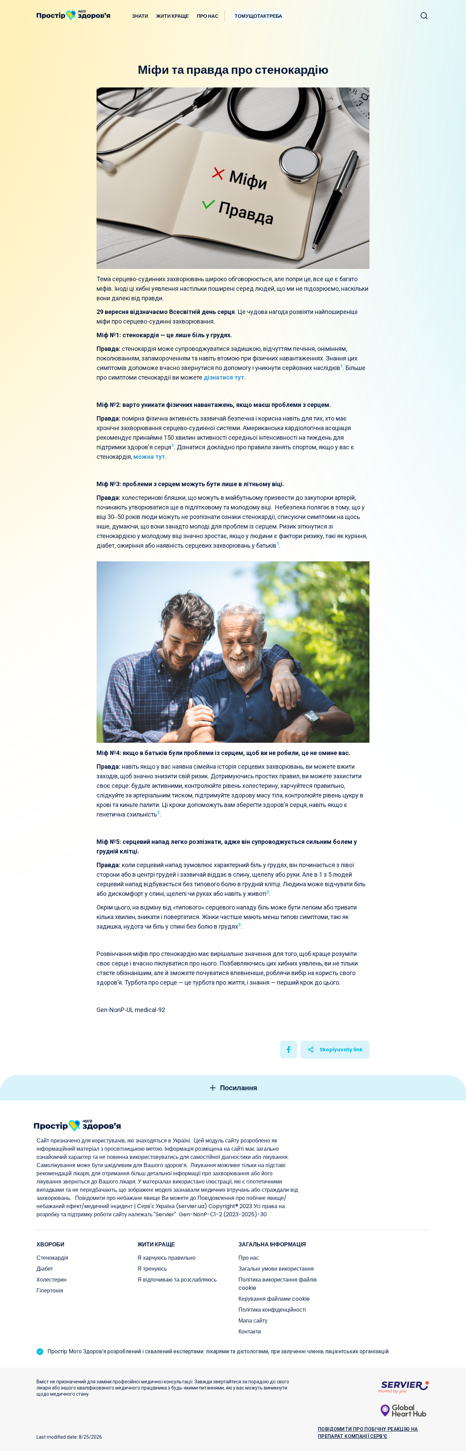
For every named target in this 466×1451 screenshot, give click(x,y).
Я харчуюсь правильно (166, 1258)
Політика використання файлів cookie (277, 1284)
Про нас (207, 16)
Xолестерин (52, 1280)
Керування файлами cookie (274, 1299)
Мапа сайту (252, 1321)
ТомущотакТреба (258, 16)
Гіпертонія (50, 1291)
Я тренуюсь (152, 1269)
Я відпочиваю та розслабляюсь (177, 1280)
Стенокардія (52, 1258)
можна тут (149, 456)
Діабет (45, 1269)
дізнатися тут (224, 377)
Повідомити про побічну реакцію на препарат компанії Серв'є (368, 1432)
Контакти (249, 1332)
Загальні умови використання (276, 1269)
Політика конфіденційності (272, 1310)
